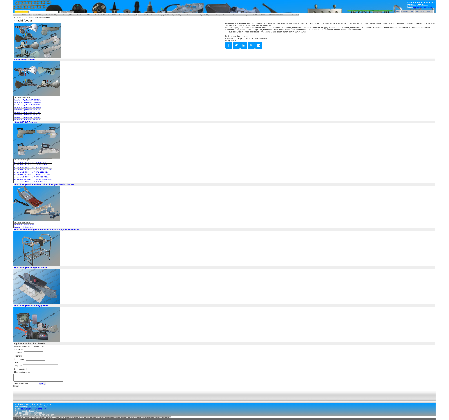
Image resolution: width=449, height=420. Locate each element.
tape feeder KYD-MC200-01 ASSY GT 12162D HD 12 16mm (33, 169)
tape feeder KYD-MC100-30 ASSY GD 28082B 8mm (30, 165)
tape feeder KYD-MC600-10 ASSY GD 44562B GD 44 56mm (33, 179)
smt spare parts (248, 15)
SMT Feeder (265, 15)
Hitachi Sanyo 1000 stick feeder (24, 224)
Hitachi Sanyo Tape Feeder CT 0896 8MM (27, 119)
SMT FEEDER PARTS (276, 15)
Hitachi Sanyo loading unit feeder (30, 267)
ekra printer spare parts (130, 15)
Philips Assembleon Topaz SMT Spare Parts (201, 15)
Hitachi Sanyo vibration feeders (58, 184)
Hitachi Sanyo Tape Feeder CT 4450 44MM (27, 107)
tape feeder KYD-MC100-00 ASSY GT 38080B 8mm (30, 162)
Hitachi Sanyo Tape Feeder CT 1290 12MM (27, 100)
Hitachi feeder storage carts (27, 229)
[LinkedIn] (243, 48)
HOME (398, 11)
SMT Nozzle (257, 15)
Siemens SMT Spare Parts (146, 15)
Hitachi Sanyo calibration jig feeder (31, 305)
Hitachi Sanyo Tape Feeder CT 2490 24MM (27, 102)
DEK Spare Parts (117, 15)
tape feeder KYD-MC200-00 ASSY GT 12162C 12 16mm (31, 167)
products (404, 11)
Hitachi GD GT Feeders (25, 122)
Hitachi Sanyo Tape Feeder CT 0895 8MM (27, 117)
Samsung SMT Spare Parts (71, 15)
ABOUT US (410, 11)
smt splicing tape (159, 15)
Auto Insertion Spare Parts (291, 15)
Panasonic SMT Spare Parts (89, 15)
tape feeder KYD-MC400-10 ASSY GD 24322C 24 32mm (32, 174)
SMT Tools (168, 15)
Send (16, 386)
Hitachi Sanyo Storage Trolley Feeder (60, 229)
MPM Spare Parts (220, 15)
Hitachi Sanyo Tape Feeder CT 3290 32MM (27, 105)
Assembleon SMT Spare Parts (23, 15)
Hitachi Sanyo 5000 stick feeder (24, 227)
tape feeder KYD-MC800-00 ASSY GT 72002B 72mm (30, 182)
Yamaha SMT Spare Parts (41, 15)
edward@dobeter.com (422, 7)
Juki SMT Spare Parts (56, 15)
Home (15, 17)
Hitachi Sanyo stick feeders (27, 184)
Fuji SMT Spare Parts (105, 15)
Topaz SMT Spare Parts (179, 15)
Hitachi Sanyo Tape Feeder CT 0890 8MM (27, 115)
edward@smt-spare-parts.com (33, 409)
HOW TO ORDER (420, 11)
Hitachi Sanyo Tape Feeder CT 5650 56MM (27, 110)
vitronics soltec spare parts (234, 15)
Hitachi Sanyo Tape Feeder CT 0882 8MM (27, 112)
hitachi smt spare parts (29, 17)
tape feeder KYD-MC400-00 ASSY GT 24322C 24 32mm (31, 172)
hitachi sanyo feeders (24, 60)
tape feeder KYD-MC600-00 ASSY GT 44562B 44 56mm (31, 177)
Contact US (429, 11)
